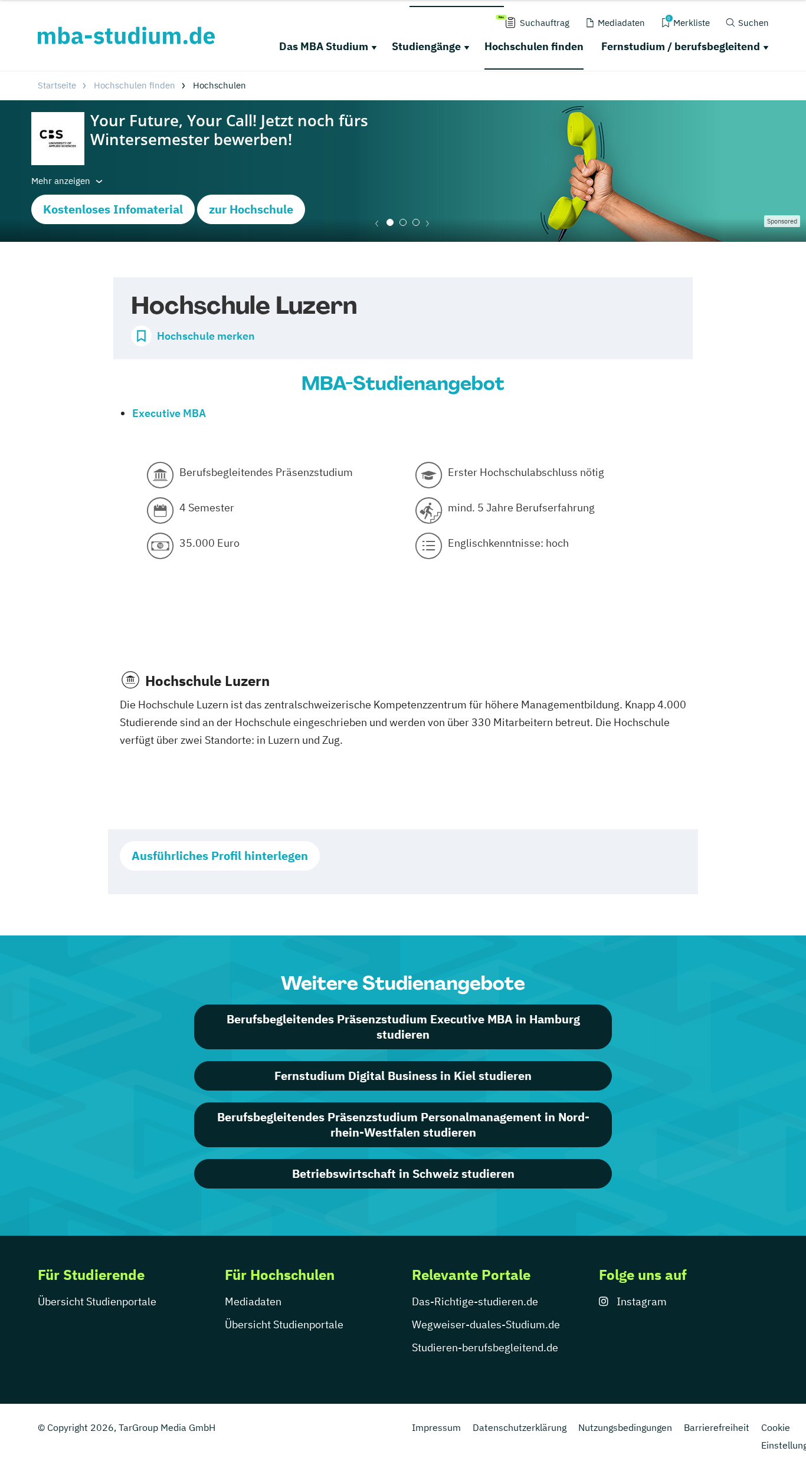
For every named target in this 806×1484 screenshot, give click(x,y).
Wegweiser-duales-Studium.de (486, 1324)
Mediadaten (253, 1301)
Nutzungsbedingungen (625, 1427)
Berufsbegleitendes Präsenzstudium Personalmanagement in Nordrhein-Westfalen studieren (403, 1124)
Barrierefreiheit (716, 1427)
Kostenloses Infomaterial (113, 209)
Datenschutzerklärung (519, 1427)
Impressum (436, 1427)
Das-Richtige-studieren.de (475, 1301)
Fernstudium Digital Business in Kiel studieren (403, 1076)
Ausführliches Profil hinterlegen (220, 856)
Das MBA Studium (323, 46)
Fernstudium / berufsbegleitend (680, 46)
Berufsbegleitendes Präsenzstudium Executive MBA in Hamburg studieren (403, 1026)
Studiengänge (426, 46)
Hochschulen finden (534, 46)
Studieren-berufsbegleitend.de (485, 1347)
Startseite (57, 85)
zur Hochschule (251, 209)
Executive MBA (169, 413)
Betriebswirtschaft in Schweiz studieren (403, 1173)
